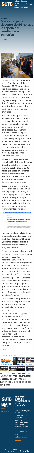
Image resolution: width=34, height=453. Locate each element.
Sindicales (22, 359)
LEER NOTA (4, 349)
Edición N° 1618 (18, 440)
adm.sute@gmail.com (22, 437)
